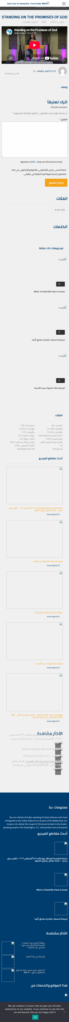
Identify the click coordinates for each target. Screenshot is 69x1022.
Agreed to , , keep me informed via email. (41, 162)
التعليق (63, 119)
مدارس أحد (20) (27, 425)
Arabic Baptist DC (46, 71)
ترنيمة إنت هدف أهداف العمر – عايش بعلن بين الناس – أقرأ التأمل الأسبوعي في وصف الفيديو (37, 716)
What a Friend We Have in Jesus (49, 291)
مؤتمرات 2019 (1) (26, 429)
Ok (35, 1017)
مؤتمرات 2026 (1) (55, 429)
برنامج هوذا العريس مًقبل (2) (51, 443)
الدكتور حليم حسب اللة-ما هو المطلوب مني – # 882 (30, 971)
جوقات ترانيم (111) (26, 435)
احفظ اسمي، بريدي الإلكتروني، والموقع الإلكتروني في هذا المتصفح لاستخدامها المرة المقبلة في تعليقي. (39, 172)
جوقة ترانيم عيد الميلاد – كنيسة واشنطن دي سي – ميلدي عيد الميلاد (32, 945)
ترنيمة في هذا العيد (35, 956)
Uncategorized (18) (25, 449)
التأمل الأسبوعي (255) (24, 445)
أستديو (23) (57, 449)
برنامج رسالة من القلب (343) (22, 442)
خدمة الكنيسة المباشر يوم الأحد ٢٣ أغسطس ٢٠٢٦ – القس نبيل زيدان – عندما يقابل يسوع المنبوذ (36, 509)
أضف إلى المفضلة (13, 73)
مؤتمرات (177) (28, 432)
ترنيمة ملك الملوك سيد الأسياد (49, 388)
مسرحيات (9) (57, 425)
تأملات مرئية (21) (27, 439)
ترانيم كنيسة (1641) (54, 439)
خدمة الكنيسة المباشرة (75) (50, 435)
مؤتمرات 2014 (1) (55, 432)
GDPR (32, 162)
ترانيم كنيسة (60, 209)
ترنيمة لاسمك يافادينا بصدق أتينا (48, 340)
